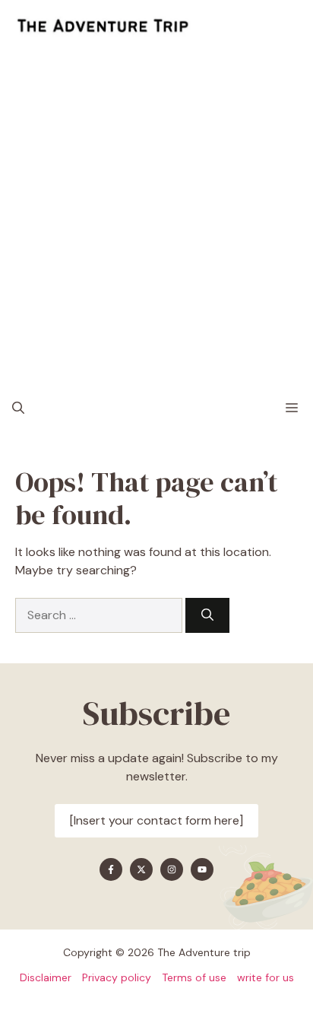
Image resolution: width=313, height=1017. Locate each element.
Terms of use (194, 977)
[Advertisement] (156, 217)
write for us (265, 977)
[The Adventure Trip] (103, 26)
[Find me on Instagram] (171, 869)
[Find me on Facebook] (111, 869)
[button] (18, 408)
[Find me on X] (141, 869)
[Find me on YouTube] (202, 869)
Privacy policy (116, 977)
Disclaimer (45, 977)
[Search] (207, 615)
